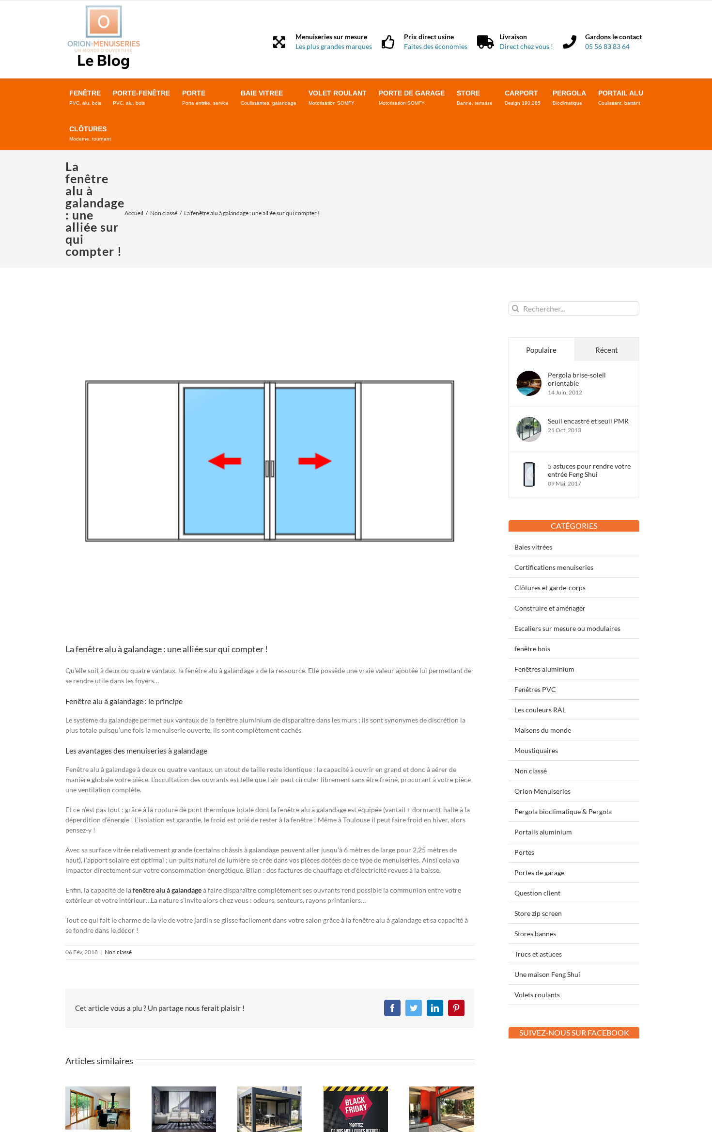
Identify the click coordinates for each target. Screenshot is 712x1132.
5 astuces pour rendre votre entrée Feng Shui (589, 470)
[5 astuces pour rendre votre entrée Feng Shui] (529, 467)
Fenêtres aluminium (544, 669)
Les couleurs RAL (540, 710)
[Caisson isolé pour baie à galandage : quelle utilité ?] (441, 1090)
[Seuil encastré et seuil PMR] (529, 422)
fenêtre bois (532, 649)
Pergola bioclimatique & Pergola (563, 811)
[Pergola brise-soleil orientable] (529, 376)
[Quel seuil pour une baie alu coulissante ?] (97, 1090)
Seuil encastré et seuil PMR (588, 421)
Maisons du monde (542, 730)
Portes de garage (539, 872)
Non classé (118, 952)
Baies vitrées (533, 547)
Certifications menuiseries (553, 567)
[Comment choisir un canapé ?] (184, 1090)
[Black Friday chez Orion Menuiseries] (356, 1090)
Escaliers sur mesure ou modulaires (567, 628)
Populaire (541, 350)
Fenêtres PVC (535, 689)
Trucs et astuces (538, 954)
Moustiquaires (536, 750)
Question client (537, 893)
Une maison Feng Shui (547, 974)
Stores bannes (535, 933)
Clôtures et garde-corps (550, 587)
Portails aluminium (543, 832)
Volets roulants (537, 994)
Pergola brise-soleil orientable (577, 379)
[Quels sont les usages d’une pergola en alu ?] (269, 1090)
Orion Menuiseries (542, 791)
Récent (606, 350)
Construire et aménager (550, 608)
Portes (524, 852)
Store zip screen (538, 913)
